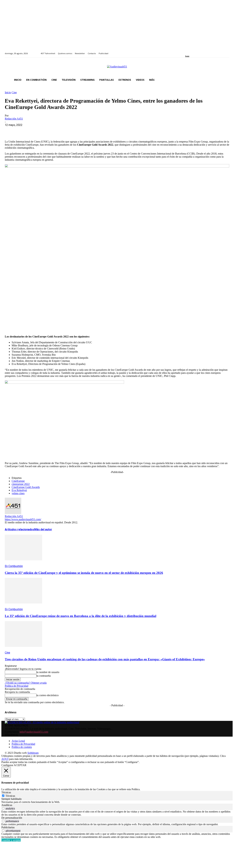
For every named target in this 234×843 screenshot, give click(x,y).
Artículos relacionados (19, 529)
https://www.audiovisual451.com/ (23, 519)
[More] (84, 130)
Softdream (33, 752)
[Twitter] (198, 51)
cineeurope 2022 (21, 484)
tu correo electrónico (47, 695)
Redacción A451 (14, 118)
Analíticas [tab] (6, 805)
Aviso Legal (18, 740)
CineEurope (18, 480)
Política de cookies (22, 747)
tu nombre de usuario (47, 672)
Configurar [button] (7, 765)
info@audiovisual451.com (34, 731)
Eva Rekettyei (19, 490)
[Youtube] (202, 51)
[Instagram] (190, 51)
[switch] (3, 808)
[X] (22, 130)
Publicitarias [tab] (8, 827)
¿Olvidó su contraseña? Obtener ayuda (26, 682)
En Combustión (14, 566)
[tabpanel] (117, 802)
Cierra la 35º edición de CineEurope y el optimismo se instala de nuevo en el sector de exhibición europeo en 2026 (84, 573)
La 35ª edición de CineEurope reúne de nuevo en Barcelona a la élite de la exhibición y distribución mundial (80, 616)
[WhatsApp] (35, 130)
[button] (225, 80)
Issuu (187, 56)
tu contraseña (43, 675)
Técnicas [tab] (6, 792)
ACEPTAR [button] (20, 765)
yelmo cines (18, 493)
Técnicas (10, 795)
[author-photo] (13, 513)
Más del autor (43, 529)
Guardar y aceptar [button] (11, 840)
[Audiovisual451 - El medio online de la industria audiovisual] (117, 68)
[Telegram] (72, 130)
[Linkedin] (194, 51)
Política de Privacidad (16, 685)
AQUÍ (4, 759)
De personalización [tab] (11, 817)
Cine (14, 92)
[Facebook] (186, 51)
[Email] (59, 130)
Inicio (8, 92)
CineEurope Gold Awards (26, 487)
